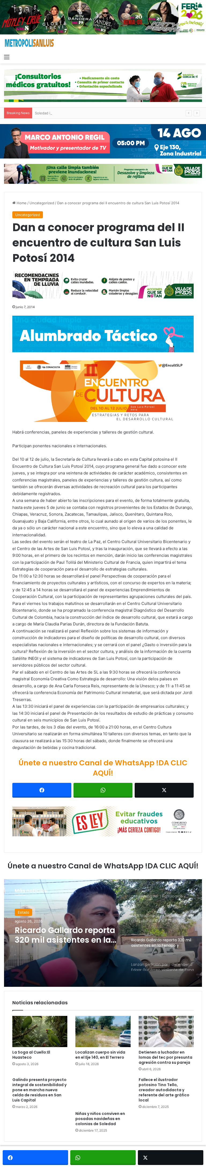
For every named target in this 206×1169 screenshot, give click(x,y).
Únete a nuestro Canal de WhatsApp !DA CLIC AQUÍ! (103, 768)
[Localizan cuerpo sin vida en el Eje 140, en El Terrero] (102, 1031)
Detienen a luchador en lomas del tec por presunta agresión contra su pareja (165, 1057)
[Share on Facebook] (41, 790)
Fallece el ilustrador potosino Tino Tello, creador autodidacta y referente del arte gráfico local (164, 1090)
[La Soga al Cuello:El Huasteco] (39, 1031)
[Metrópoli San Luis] (29, 43)
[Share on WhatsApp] (103, 790)
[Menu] (6, 57)
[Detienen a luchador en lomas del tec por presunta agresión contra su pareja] (166, 1031)
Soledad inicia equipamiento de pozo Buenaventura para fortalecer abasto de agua (104, 113)
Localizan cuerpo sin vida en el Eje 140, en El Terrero (100, 1055)
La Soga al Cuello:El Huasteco (31, 1055)
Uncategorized (42, 203)
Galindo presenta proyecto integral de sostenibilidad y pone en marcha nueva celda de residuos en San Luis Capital (39, 1090)
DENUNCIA (27, 913)
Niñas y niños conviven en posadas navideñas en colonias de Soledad (100, 1118)
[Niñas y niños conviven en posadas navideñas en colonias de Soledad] (102, 1092)
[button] (103, 391)
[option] (103, 933)
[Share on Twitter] (164, 790)
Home (21, 203)
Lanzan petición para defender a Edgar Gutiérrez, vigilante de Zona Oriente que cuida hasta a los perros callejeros (62, 939)
